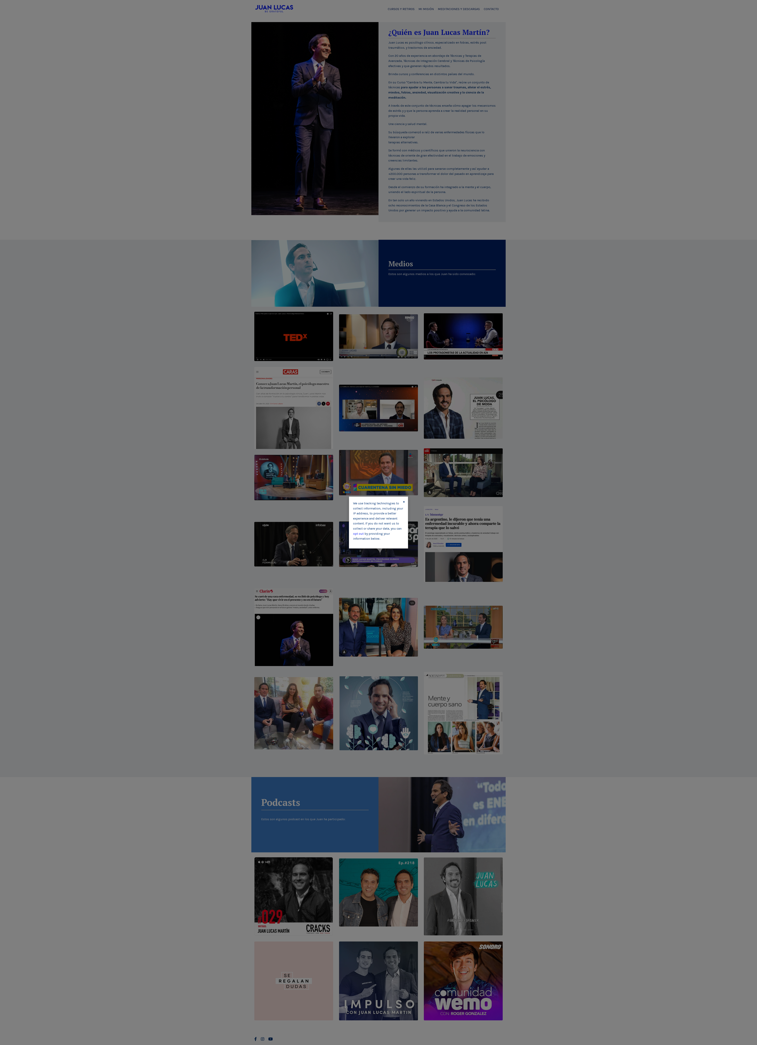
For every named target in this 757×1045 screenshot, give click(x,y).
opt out (358, 533)
